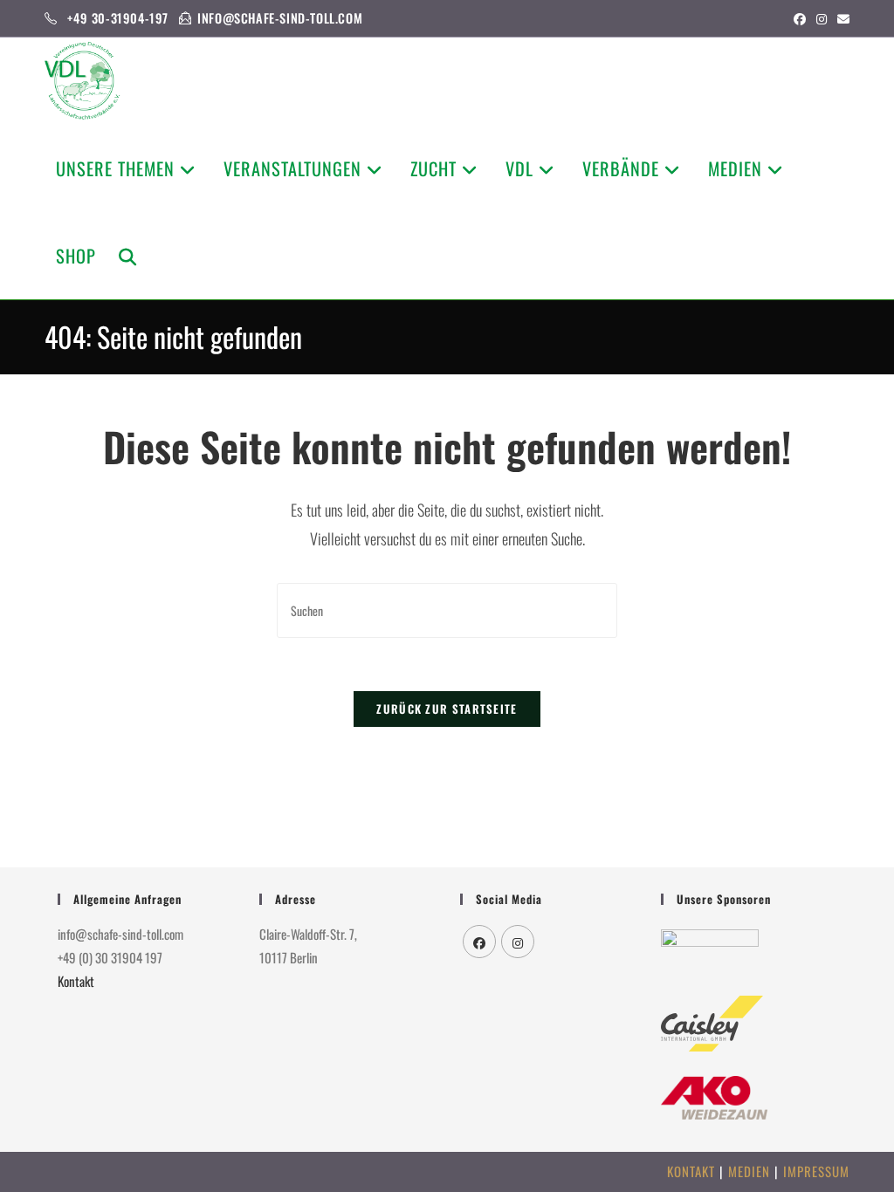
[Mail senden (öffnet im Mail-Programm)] (840, 18)
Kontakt (76, 980)
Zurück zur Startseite (446, 708)
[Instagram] (517, 941)
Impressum (816, 1171)
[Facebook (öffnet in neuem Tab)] (799, 18)
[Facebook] (479, 941)
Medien (749, 1171)
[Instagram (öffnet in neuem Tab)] (821, 18)
